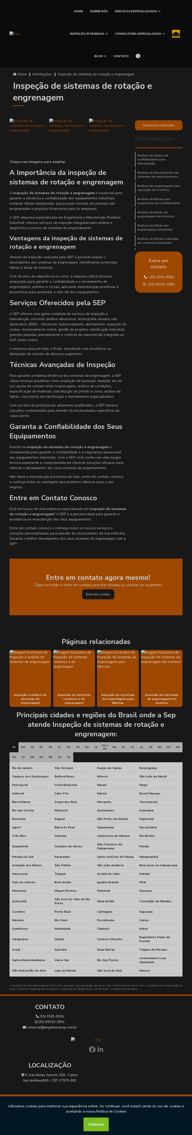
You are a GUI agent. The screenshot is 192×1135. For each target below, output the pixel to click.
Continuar (96, 1124)
